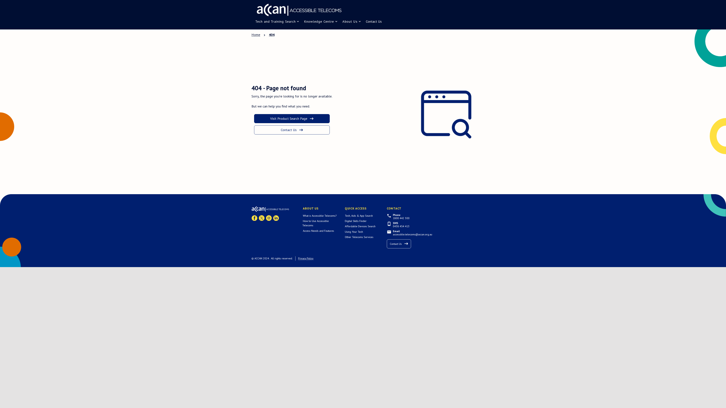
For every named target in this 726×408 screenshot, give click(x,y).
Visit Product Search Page (288, 118)
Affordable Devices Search (360, 226)
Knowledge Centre (319, 21)
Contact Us (374, 21)
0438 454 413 (401, 226)
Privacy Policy (305, 258)
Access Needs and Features (318, 231)
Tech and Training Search (275, 21)
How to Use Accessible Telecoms (315, 223)
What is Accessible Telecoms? (320, 215)
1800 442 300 (401, 218)
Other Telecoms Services (359, 237)
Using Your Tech (354, 231)
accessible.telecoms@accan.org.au (412, 234)
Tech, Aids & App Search (359, 215)
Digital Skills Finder (356, 221)
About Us (350, 21)
